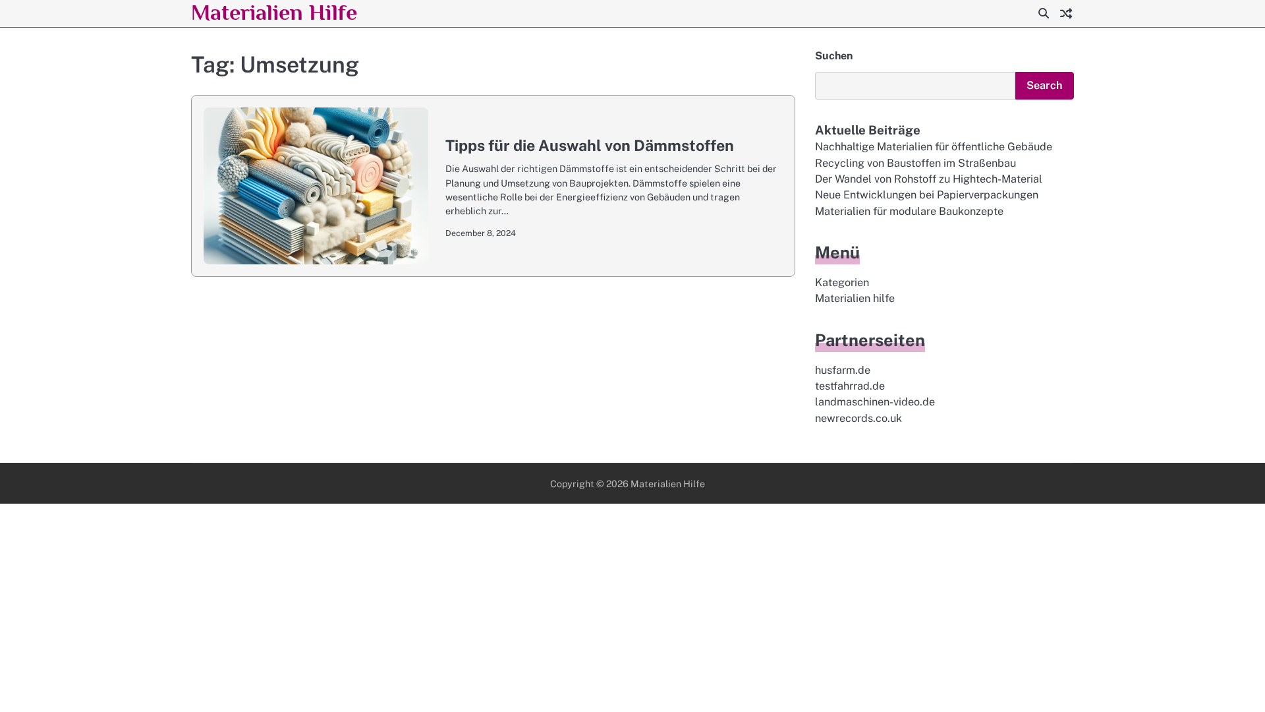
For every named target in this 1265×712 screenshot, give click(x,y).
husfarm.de (842, 370)
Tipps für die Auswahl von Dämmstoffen (589, 145)
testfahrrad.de (850, 386)
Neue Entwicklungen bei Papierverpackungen (926, 195)
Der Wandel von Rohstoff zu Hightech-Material (928, 179)
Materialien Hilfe (274, 12)
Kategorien (842, 282)
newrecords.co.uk (858, 418)
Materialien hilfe (855, 298)
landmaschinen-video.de (875, 402)
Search (1044, 85)
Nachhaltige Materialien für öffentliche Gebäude (933, 146)
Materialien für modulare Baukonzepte (909, 211)
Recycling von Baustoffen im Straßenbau (915, 163)
